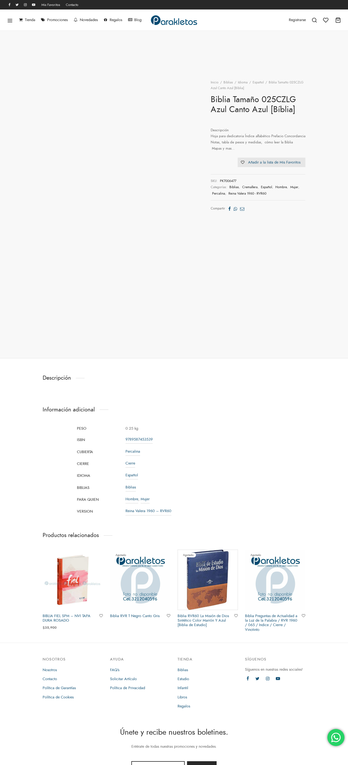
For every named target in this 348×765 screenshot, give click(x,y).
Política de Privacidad (127, 688)
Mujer (294, 187)
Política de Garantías (59, 688)
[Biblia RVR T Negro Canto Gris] (140, 580)
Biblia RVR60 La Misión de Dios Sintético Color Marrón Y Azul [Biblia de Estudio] (203, 620)
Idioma (243, 82)
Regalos (116, 20)
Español (258, 82)
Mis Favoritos (50, 4)
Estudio (183, 679)
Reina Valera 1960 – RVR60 (148, 511)
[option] (73, 590)
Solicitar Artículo (123, 679)
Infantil (183, 688)
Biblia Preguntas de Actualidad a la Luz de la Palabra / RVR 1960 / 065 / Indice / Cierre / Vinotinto (271, 622)
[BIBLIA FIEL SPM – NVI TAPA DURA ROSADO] (73, 580)
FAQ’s (114, 670)
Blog (138, 20)
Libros (182, 697)
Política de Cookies (58, 697)
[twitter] (17, 5)
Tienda (30, 20)
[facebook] (9, 5)
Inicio (215, 82)
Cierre (130, 463)
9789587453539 (139, 439)
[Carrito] (338, 20)
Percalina (218, 193)
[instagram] (25, 5)
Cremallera (250, 187)
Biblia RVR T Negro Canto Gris (135, 616)
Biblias (228, 82)
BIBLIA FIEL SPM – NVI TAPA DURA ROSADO (66, 618)
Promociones (57, 20)
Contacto (72, 4)
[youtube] (34, 5)
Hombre (281, 187)
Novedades (89, 20)
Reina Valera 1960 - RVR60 (247, 193)
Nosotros (50, 670)
